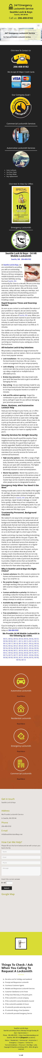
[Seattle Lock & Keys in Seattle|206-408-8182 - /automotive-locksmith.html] (21, 681)
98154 (21, 650)
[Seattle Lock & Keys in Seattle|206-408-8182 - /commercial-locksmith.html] (21, 764)
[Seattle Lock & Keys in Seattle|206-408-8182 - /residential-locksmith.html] (21, 708)
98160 (36, 650)
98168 (26, 653)
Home (7, 1040)
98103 (15, 639)
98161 (5, 653)
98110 (23, 660)
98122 (31, 643)
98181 (26, 655)
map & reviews (22, 1033)
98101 (5, 639)
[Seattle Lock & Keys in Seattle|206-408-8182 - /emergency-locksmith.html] (21, 736)
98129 (21, 646)
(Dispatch (24, 1037)
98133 (36, 646)
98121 (26, 643)
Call (21, 1055)
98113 (26, 641)
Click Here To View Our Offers (21, 184)
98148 (10, 650)
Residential (14, 1040)
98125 (5, 646)
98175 (10, 655)
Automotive (32, 1040)
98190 (15, 657)
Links (35, 1045)
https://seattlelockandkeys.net (28, 1035)
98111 (15, 641)
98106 (31, 639)
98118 (15, 643)
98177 (15, 655)
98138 (15, 648)
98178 (21, 655)
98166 (21, 653)
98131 (26, 646)
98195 (31, 657)
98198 (36, 657)
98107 (36, 639)
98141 (26, 648)
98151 (15, 650)
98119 (21, 643)
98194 (26, 657)
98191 (21, 657)
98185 (36, 655)
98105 (26, 639)
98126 (10, 646)
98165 (15, 653)
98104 (21, 639)
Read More (21, 696)
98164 (10, 653)
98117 (10, 643)
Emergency (12, 1042)
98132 (31, 646)
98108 (5, 641)
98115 (36, 641)
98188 (5, 657)
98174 (5, 655)
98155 (26, 650)
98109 (10, 641)
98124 (36, 643)
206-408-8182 (25, 18)
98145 (36, 648)
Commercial (23, 1040)
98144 (31, 648)
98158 (31, 650)
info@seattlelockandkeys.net (11, 834)
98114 (31, 641)
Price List (22, 1045)
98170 (31, 653)
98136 (10, 648)
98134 (5, 648)
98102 (10, 639)
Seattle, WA (15, 259)
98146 (5, 650)
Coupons (21, 1042)
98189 (10, 657)
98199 (18, 660)
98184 (31, 655)
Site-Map (29, 1045)
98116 (5, 643)
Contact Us (29, 1042)
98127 (15, 646)
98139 (21, 648)
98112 (21, 641)
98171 (36, 653)
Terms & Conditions (11, 1045)
